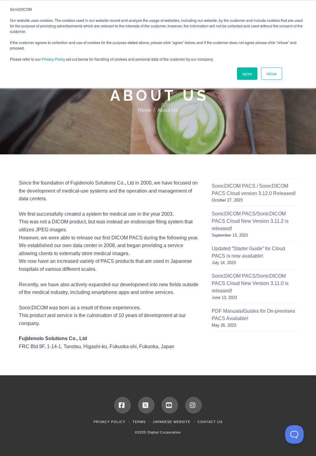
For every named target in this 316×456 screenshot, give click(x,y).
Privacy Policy (53, 59)
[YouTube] (169, 405)
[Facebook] (122, 405)
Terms (139, 422)
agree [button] (247, 73)
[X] (146, 405)
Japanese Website (171, 422)
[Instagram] (193, 405)
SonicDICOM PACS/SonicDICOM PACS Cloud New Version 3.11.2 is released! (250, 221)
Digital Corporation (164, 432)
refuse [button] (271, 73)
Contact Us (210, 422)
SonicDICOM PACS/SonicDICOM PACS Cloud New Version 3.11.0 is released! (250, 283)
